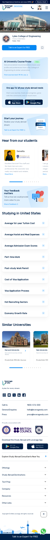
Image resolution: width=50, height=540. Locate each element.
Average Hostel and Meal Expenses (22, 234)
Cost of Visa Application (17, 279)
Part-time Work (12, 257)
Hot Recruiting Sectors (16, 302)
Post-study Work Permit (17, 268)
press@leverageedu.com (37, 414)
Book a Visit (41, 2)
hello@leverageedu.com (37, 410)
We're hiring (18, 6)
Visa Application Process (17, 291)
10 (40, 367)
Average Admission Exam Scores (21, 246)
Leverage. (17, 514)
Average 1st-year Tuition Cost (20, 223)
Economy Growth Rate (16, 313)
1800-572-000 (33, 405)
